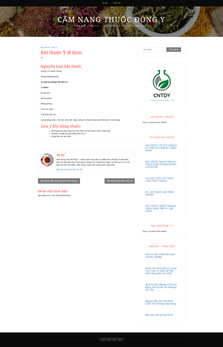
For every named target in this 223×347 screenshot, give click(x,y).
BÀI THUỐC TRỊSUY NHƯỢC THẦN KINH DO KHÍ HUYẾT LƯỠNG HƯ (160, 164)
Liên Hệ (117, 3)
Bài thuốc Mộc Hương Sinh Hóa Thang (59, 181)
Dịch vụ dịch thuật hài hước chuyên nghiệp (160, 255)
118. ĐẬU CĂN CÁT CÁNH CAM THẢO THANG (159, 179)
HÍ (42, 58)
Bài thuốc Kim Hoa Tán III (119, 181)
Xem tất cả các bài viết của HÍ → (70, 169)
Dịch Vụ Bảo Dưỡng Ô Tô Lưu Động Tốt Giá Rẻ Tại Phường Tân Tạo (161, 287)
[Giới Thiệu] (109, 339)
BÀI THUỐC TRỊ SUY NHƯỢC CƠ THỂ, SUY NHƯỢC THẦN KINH (161, 148)
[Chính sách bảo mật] (119, 339)
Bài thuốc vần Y (49, 47)
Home (105, 3)
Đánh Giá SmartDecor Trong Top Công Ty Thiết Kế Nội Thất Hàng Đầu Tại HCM (160, 271)
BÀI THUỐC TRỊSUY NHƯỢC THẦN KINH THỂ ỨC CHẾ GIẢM (160, 208)
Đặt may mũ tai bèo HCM (159, 314)
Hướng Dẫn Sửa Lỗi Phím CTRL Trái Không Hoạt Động (160, 302)
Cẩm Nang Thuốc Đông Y (111, 19)
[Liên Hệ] (114, 339)
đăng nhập (50, 195)
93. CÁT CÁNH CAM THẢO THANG (159, 193)
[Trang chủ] (103, 339)
